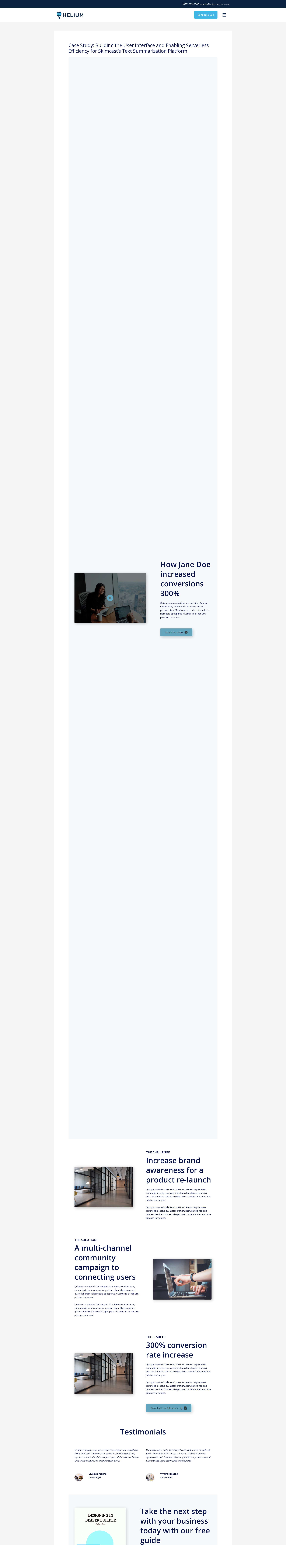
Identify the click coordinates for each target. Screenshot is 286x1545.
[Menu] (224, 15)
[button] (206, 15)
